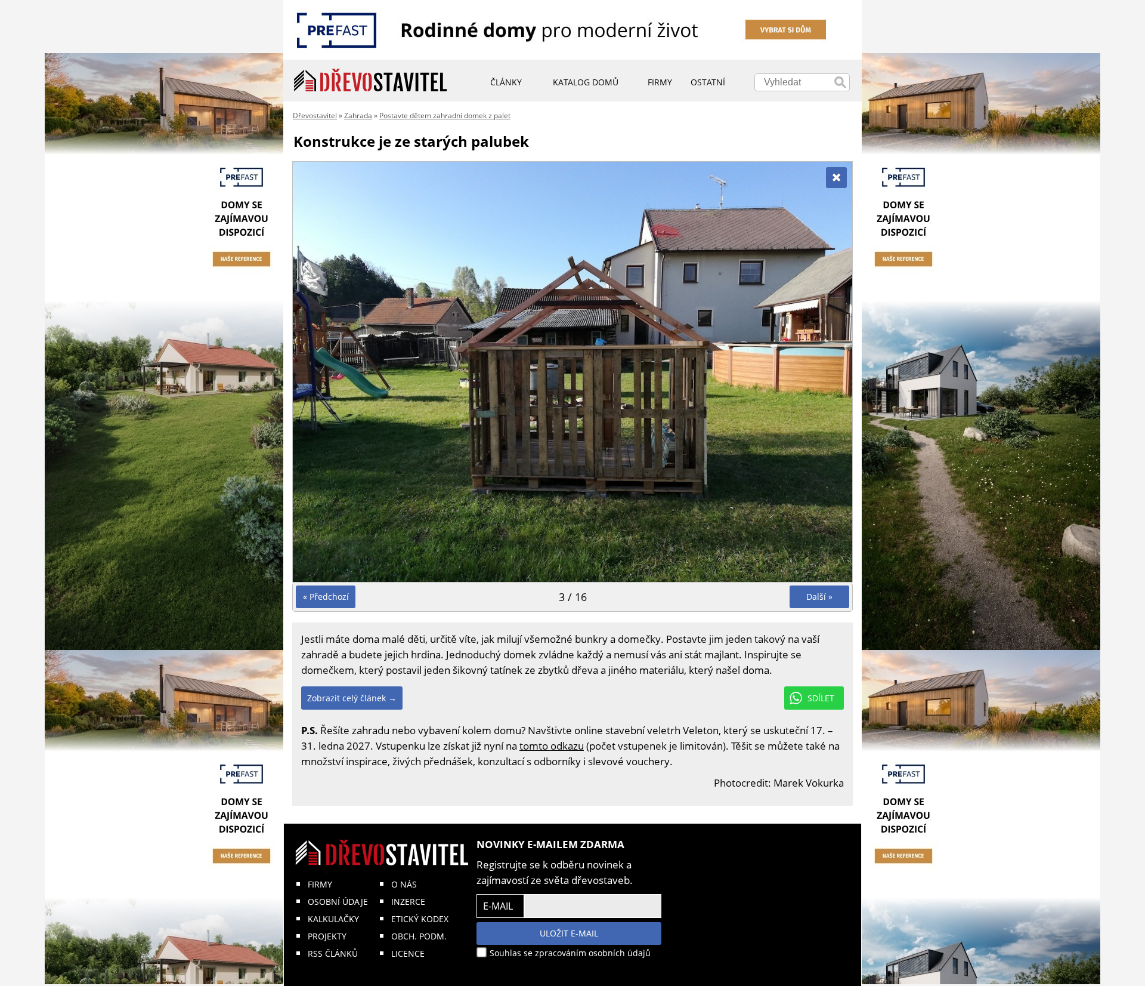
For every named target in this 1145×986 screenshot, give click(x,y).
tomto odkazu (551, 746)
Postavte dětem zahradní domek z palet (444, 115)
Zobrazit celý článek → (352, 698)
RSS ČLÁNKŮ (333, 953)
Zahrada (358, 115)
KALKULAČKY (333, 919)
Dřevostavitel (315, 115)
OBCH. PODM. (419, 936)
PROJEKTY (327, 936)
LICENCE (408, 953)
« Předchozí (326, 596)
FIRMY (320, 884)
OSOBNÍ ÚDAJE (338, 901)
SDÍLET (820, 698)
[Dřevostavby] (370, 80)
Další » (819, 596)
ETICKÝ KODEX (419, 919)
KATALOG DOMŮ (585, 82)
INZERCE (408, 901)
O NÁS (404, 884)
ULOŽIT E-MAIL (569, 933)
